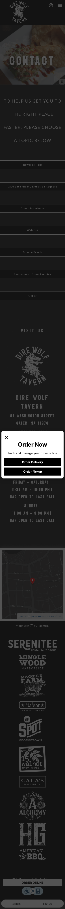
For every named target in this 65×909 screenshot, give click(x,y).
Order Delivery (32, 462)
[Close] (6, 437)
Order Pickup (32, 471)
